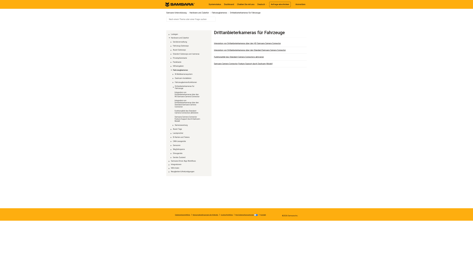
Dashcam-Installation (183, 78)
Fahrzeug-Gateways (181, 46)
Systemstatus (215, 4)
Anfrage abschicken (280, 4)
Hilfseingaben (178, 66)
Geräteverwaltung (180, 42)
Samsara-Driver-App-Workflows (183, 161)
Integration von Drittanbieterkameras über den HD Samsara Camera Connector (187, 94)
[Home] (180, 4)
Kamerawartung (181, 125)
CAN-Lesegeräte (179, 141)
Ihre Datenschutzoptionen (244, 215)
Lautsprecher (178, 133)
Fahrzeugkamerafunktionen (186, 82)
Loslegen (174, 34)
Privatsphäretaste (180, 58)
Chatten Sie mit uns (245, 4)
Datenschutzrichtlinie (182, 215)
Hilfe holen (175, 168)
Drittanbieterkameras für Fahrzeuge (245, 13)
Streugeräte (177, 153)
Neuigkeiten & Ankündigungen (182, 172)
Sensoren (176, 145)
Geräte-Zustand (179, 157)
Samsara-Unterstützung (176, 13)
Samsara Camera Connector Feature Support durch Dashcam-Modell (188, 119)
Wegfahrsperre (179, 149)
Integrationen (176, 164)
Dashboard (229, 4)
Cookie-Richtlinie (227, 215)
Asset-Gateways (179, 50)
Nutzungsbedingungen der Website (205, 215)
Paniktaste (177, 62)
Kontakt (263, 215)
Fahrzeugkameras (219, 13)
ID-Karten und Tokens (181, 137)
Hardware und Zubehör (199, 13)
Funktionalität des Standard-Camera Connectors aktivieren (186, 112)
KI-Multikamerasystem (184, 74)
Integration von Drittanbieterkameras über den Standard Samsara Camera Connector (187, 104)
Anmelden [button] (300, 4)
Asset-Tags (177, 129)
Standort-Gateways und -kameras (186, 54)
